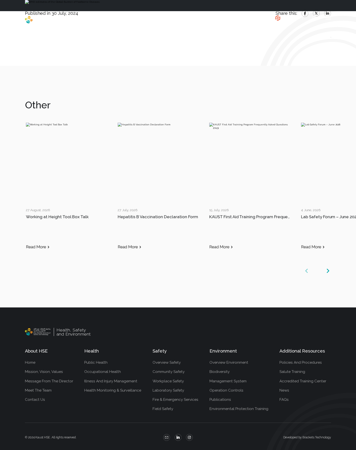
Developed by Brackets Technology (307, 437)
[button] (328, 271)
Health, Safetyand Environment (73, 20)
